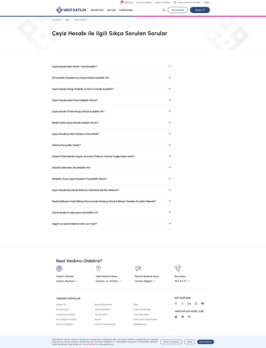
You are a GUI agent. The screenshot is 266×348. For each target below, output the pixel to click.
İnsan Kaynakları (141, 314)
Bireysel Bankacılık (103, 304)
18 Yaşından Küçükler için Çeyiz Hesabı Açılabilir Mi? (81, 77)
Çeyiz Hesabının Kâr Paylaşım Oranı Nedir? (75, 133)
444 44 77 (180, 281)
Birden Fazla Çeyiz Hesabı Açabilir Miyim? (75, 122)
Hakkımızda (126, 10)
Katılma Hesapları (64, 324)
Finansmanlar (101, 314)
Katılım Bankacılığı (142, 309)
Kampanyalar (62, 309)
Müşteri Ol (200, 10)
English (207, 2)
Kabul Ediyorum (205, 342)
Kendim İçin (97, 10)
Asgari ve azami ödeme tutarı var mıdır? (74, 223)
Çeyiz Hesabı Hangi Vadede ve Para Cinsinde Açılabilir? (83, 89)
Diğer (67, 20)
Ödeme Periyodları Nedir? (66, 145)
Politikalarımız (140, 324)
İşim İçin (111, 10)
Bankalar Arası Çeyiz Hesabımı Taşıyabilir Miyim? (79, 178)
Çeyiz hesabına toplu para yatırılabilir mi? (75, 212)
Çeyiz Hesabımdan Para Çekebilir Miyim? (75, 100)
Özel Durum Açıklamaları (145, 319)
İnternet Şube (178, 10)
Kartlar (98, 319)
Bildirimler (127, 2)
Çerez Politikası (89, 344)
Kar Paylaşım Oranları (66, 319)
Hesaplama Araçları (65, 314)
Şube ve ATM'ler (162, 2)
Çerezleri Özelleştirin (171, 342)
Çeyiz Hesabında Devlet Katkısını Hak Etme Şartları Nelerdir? (85, 190)
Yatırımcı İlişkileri (144, 2)
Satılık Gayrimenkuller (105, 324)
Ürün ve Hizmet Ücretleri (189, 2)
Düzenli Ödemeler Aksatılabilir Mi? (71, 167)
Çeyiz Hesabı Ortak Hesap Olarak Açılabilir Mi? (78, 111)
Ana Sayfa (56, 20)
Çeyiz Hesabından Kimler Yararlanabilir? (74, 66)
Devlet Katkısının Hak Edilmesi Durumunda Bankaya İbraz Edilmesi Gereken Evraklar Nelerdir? (104, 201)
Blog (136, 304)
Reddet (190, 342)
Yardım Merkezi (80, 20)
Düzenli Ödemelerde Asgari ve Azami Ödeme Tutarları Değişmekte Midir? (93, 156)
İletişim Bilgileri (143, 281)
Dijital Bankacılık (102, 309)
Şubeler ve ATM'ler (107, 281)
